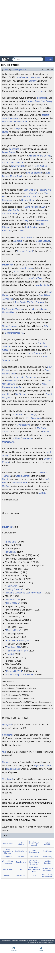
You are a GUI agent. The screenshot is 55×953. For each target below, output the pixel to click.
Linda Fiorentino (34, 173)
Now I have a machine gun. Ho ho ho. (34, 844)
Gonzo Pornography (34, 851)
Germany (33, 81)
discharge (41, 98)
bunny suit (18, 377)
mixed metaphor (42, 285)
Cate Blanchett (22, 476)
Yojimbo (17, 387)
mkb (4, 752)
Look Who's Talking (35, 278)
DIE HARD (7, 265)
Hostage (6, 486)
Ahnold (5, 394)
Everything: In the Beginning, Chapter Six (34, 862)
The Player (11, 586)
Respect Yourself (25, 251)
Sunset (20, 231)
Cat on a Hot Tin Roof (12, 162)
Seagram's (7, 200)
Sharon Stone (27, 200)
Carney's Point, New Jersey (39, 101)
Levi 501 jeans (31, 196)
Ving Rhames (35, 353)
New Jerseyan (8, 869)
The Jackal (16, 414)
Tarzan (17, 271)
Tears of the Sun (19, 483)
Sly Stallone (21, 394)
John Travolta (21, 862)
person (5, 70)
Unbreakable (8, 442)
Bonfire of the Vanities (12, 309)
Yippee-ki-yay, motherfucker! (47, 876)
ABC (43, 207)
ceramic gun (20, 876)
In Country (11, 552)
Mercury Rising (13, 630)
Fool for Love (45, 190)
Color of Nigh (12, 603)
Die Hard (21, 857)
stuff (20, 869)
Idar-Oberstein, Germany (28, 77)
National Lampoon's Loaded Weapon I (24, 593)
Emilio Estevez (43, 241)
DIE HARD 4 (8, 527)
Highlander (39, 765)
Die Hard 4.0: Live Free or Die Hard (34, 869)
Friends (45, 431)
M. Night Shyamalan (22, 438)
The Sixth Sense (21, 851)
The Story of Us (13, 647)
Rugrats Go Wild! (14, 671)
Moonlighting (14, 210)
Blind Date (7, 231)
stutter (5, 132)
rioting (17, 128)
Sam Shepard (30, 190)
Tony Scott (20, 302)
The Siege (31, 414)
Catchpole (7, 735)
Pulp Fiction (34, 857)
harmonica (14, 149)
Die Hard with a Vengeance (47, 869)
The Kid (10, 654)
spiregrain (7, 724)
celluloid (43, 309)
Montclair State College (40, 156)
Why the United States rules (7, 862)
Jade (47, 173)
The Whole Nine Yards (17, 651)
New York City (18, 166)
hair (34, 876)
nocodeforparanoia (18, 70)
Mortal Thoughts (9, 326)
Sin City (42, 493)
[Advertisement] (27, 28)
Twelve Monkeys (21, 844)
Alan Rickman (26, 268)
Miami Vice (34, 193)
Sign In (49, 59)
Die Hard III (11, 380)
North (13, 374)
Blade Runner (12, 769)
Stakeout (17, 241)
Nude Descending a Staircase (8, 851)
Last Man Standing (47, 862)
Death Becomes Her (14, 333)
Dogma (5, 176)
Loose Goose (8, 152)
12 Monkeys (30, 377)
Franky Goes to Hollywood (18, 640)
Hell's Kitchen (40, 166)
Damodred (7, 762)
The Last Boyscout (35, 302)
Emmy (25, 220)
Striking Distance (14, 589)
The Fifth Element (32, 418)
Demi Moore (26, 237)
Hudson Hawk (9, 312)
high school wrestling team (14, 122)
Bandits (5, 479)
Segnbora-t (7, 779)
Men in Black (16, 176)
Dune (48, 765)
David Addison (32, 207)
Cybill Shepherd (9, 214)
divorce (41, 91)
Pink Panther (31, 227)
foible (33, 309)
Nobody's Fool (13, 600)
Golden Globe (41, 220)
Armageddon (24, 425)
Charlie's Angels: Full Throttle (20, 674)
